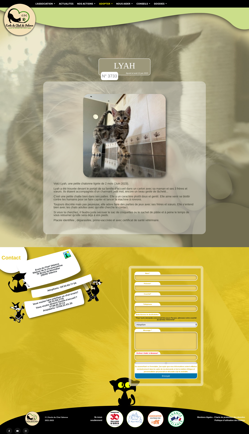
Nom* (147, 273)
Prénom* (147, 284)
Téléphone (147, 304)
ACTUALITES (66, 3)
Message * (147, 330)
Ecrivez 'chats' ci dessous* (147, 353)
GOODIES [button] (159, 3)
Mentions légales (205, 417)
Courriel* (147, 294)
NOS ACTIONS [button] (85, 3)
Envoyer (166, 376)
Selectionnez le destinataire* (147, 314)
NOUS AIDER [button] (123, 3)
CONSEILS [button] (142, 3)
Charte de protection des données (229, 417)
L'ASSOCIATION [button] (44, 3)
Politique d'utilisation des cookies (230, 420)
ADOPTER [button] (105, 3)
